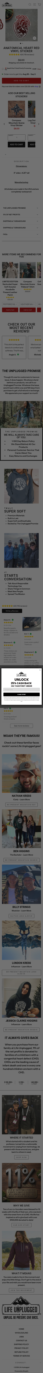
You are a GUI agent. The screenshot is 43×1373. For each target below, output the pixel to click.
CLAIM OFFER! (21, 694)
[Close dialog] (40, 670)
